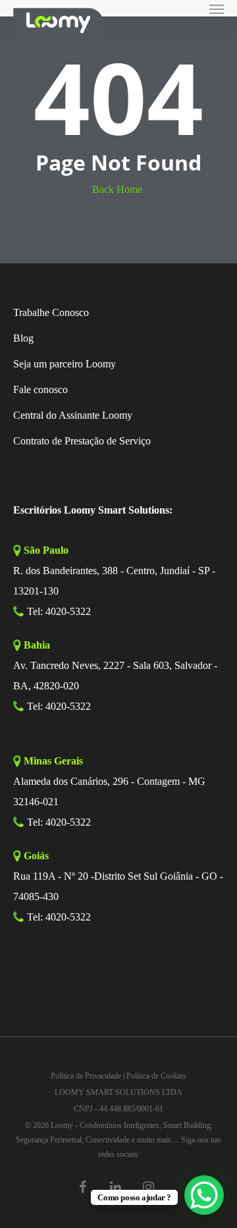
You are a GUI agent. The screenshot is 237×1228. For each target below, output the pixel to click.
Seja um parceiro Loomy (64, 363)
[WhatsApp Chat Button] (204, 1195)
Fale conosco (40, 389)
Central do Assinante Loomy (72, 415)
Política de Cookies (156, 1076)
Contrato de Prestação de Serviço (82, 440)
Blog (23, 338)
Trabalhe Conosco (51, 312)
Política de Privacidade (86, 1076)
